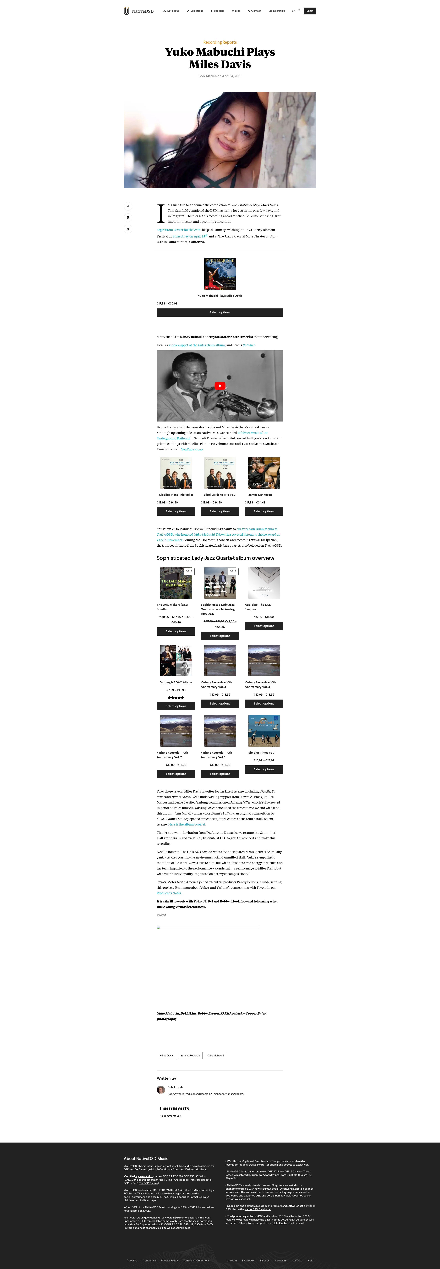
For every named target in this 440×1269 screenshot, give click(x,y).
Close (262, 1247)
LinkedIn (128, 229)
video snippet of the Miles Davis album (197, 345)
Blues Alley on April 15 (190, 236)
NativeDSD (139, 11)
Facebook (128, 206)
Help (311, 1260)
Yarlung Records (190, 1055)
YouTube (297, 1260)
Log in (310, 11)
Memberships (276, 11)
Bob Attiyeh (175, 1087)
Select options (220, 312)
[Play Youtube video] (220, 386)
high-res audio (143, 1176)
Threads (128, 217)
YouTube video (191, 449)
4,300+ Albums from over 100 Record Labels (180, 1169)
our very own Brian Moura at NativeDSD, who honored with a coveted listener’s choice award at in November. (218, 534)
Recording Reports (220, 43)
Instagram (281, 1260)
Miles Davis (166, 1055)
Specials (219, 11)
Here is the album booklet (186, 824)
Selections (196, 11)
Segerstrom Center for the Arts (178, 229)
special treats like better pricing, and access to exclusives (274, 1164)
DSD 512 (289, 1171)
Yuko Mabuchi (215, 1055)
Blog (237, 11)
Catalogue (173, 11)
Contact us (149, 1260)
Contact (256, 11)
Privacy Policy (169, 1260)
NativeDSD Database (257, 1209)
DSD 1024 (273, 1171)
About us (131, 1260)
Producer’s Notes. (169, 893)
